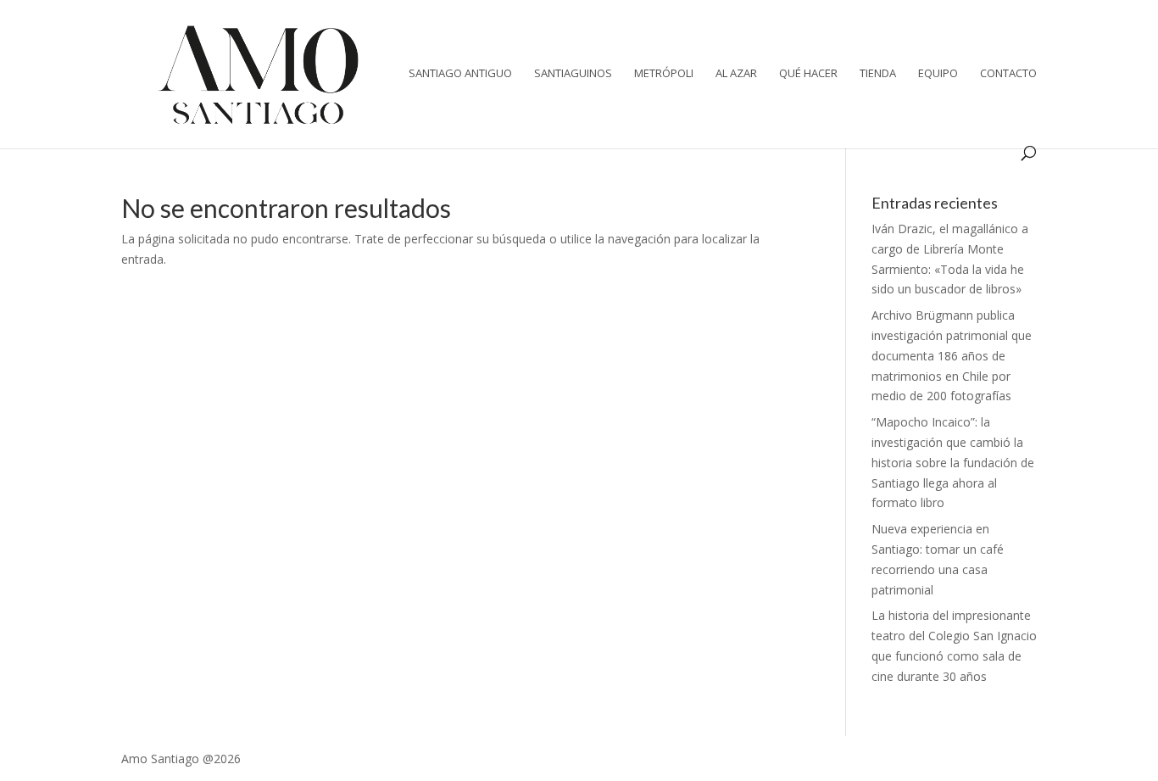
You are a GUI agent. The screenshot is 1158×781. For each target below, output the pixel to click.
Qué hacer (808, 74)
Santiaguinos (573, 74)
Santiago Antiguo (460, 74)
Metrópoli (663, 74)
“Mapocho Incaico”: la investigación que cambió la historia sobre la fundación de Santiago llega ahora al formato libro (952, 462)
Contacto (1008, 74)
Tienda (878, 74)
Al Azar (736, 74)
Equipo (938, 74)
